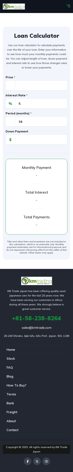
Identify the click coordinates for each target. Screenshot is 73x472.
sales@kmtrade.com (36, 328)
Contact (12, 430)
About (11, 421)
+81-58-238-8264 (36, 318)
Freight (12, 412)
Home (11, 349)
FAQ (10, 367)
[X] (37, 461)
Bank (10, 403)
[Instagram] (46, 461)
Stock (11, 358)
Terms (11, 394)
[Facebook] (27, 461)
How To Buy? (16, 385)
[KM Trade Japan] (14, 6)
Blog (10, 376)
